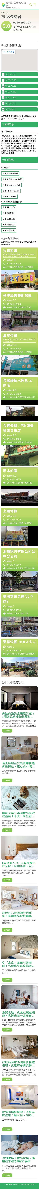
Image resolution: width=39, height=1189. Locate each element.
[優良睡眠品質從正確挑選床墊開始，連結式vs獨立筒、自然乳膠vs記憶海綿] (19, 760)
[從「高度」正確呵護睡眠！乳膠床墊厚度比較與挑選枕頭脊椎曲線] (19, 959)
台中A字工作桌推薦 (11, 191)
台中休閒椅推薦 (9, 196)
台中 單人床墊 (9, 207)
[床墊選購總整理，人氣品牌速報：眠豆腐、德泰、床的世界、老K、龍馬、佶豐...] (19, 1109)
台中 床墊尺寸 (9, 224)
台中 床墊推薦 (9, 230)
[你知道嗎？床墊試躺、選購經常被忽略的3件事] (19, 1157)
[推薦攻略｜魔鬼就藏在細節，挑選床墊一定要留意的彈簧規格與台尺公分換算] (19, 1009)
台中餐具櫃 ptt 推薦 (11, 185)
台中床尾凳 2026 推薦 (12, 179)
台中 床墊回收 (9, 213)
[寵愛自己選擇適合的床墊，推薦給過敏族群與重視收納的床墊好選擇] (19, 910)
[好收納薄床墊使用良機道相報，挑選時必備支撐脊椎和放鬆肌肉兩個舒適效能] (19, 1059)
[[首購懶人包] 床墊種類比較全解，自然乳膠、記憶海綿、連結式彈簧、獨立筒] (19, 860)
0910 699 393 (22, 22)
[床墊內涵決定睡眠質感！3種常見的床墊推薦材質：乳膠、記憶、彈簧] (19, 710)
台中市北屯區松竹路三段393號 (24, 28)
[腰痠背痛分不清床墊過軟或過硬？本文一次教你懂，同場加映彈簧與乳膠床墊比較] (19, 810)
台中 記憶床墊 (9, 219)
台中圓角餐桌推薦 (10, 173)
